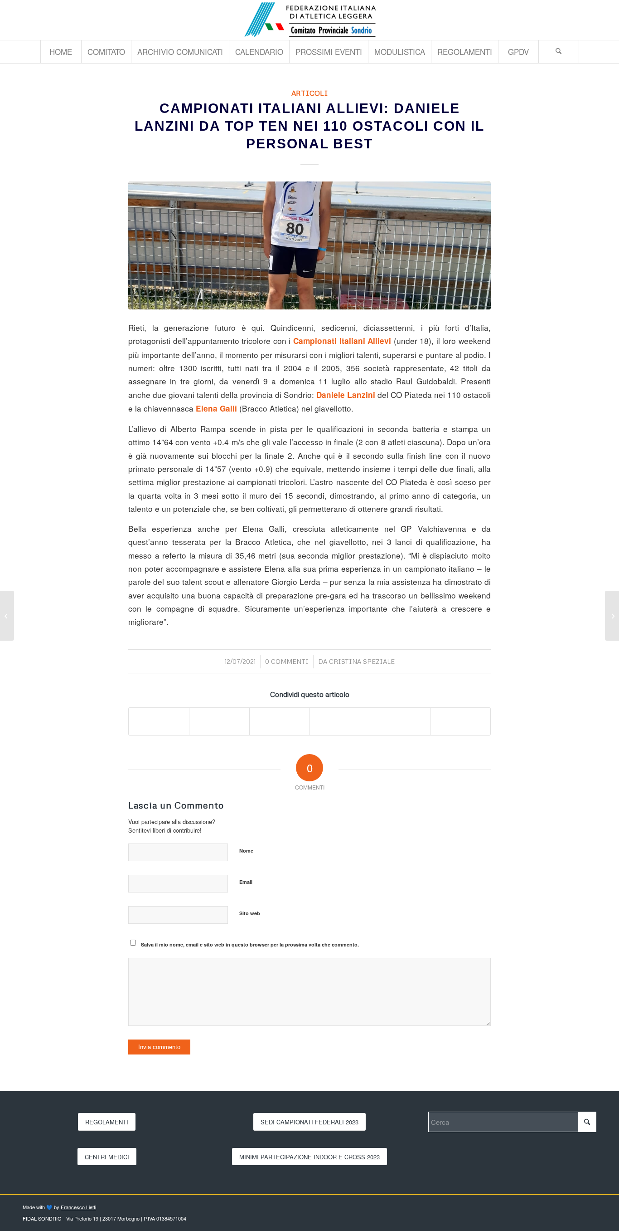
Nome (246, 850)
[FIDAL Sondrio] (309, 20)
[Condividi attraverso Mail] (460, 721)
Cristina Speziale (362, 661)
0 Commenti (287, 661)
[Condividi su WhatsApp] (280, 721)
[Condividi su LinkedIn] (340, 721)
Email (245, 881)
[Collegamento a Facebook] (589, 20)
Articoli (309, 92)
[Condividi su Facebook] (159, 721)
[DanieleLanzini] (309, 245)
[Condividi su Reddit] (400, 721)
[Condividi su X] (219, 721)
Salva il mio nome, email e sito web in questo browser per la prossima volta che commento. (250, 944)
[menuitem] (60, 51)
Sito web (249, 913)
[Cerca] (558, 51)
